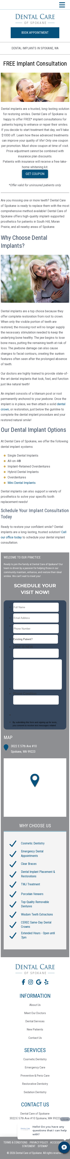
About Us (35, 1004)
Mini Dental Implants (22, 483)
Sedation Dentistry (35, 1092)
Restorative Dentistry (35, 1083)
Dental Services (35, 1021)
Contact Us (35, 1037)
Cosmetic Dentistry (35, 1059)
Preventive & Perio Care (35, 1075)
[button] (62, 4)
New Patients (35, 1029)
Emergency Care (35, 1067)
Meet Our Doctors (35, 1013)
